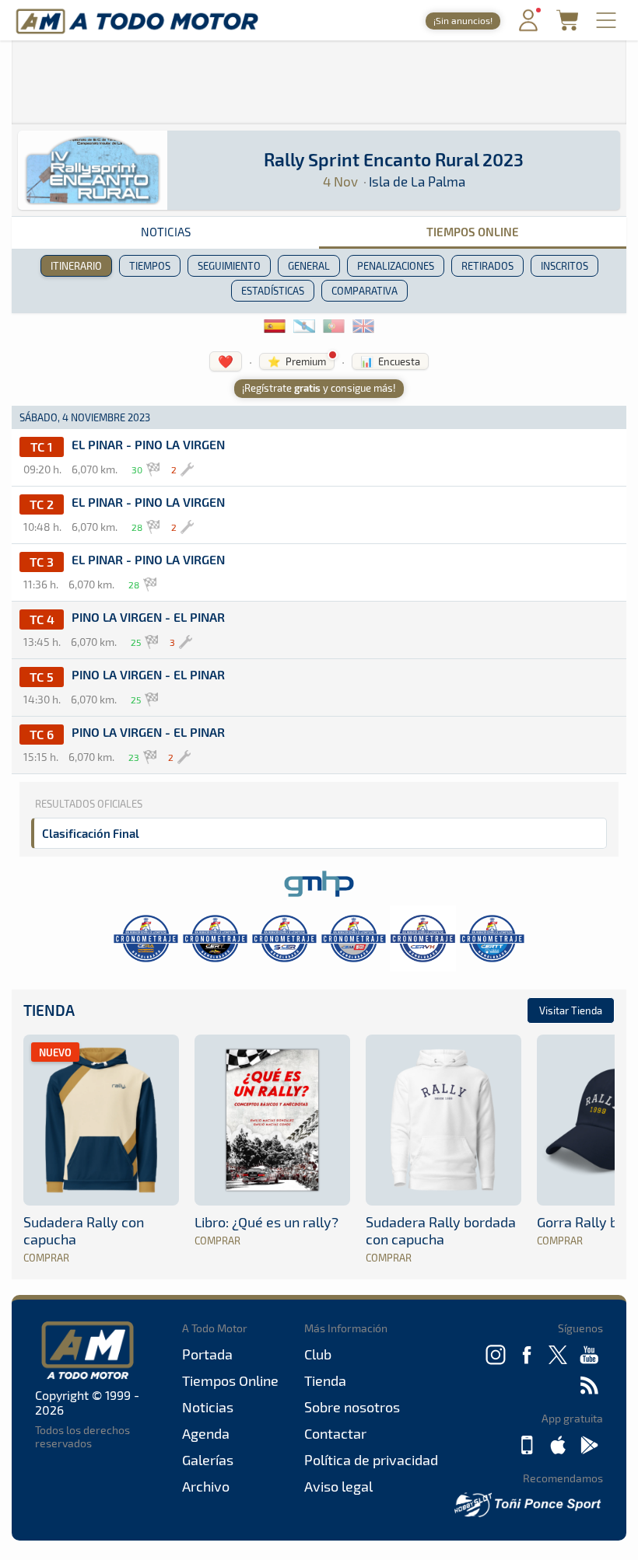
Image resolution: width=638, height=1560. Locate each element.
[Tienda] (567, 26)
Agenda (206, 1433)
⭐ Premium (297, 361)
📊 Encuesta (390, 361)
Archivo (206, 1486)
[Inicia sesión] (528, 27)
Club (317, 1354)
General (309, 266)
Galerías (207, 1459)
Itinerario (76, 266)
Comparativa (364, 290)
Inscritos (564, 266)
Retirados (487, 266)
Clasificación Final (90, 833)
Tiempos (149, 266)
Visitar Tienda (570, 1010)
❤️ (225, 361)
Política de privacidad (371, 1459)
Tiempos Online (472, 232)
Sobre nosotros (352, 1406)
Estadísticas (272, 290)
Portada (207, 1354)
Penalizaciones (395, 266)
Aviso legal (338, 1486)
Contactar (335, 1433)
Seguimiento (229, 266)
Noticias (166, 232)
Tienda (49, 1010)
